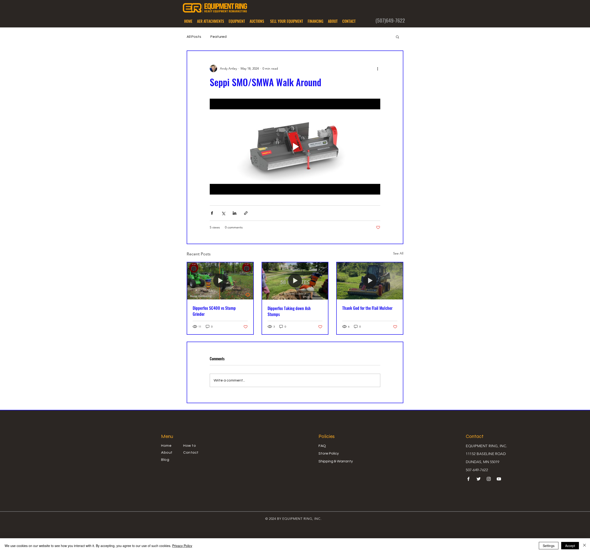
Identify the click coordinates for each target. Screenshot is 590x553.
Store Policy (329, 453)
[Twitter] (478, 479)
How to (189, 445)
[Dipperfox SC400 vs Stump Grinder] (220, 280)
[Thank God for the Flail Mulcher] (370, 280)
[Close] (584, 545)
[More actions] (377, 68)
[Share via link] (246, 213)
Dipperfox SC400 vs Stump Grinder (214, 311)
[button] (210, 21)
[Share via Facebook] (212, 213)
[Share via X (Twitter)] (223, 213)
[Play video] (295, 147)
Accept (570, 545)
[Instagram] (488, 479)
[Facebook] (468, 479)
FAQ (322, 446)
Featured (218, 36)
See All (398, 253)
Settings (549, 545)
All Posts (194, 36)
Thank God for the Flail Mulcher (367, 308)
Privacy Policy (182, 545)
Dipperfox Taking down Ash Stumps (289, 311)
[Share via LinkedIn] (234, 213)
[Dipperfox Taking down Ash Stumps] (295, 280)
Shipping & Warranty (336, 461)
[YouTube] (499, 479)
